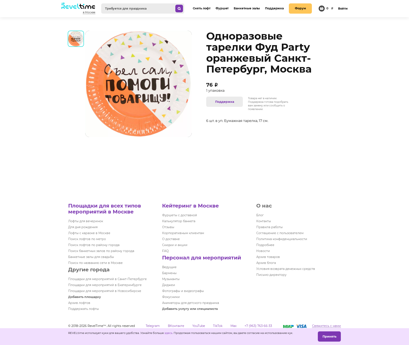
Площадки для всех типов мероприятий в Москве (104, 209)
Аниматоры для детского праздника (190, 303)
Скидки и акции (174, 245)
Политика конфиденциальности (281, 239)
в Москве (89, 12)
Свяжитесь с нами (326, 326)
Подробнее (265, 245)
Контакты (263, 221)
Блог (260, 215)
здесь (168, 333)
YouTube (198, 326)
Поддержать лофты (83, 309)
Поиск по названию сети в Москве (95, 263)
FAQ (165, 251)
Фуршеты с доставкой (179, 215)
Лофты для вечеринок (85, 221)
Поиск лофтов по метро (87, 239)
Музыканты (171, 279)
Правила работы (269, 227)
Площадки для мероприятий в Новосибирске (104, 291)
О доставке (171, 239)
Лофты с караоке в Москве (89, 233)
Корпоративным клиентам (183, 233)
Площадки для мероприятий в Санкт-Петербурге (107, 279)
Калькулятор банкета (178, 221)
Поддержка (274, 8)
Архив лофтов (79, 303)
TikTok (217, 326)
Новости (263, 251)
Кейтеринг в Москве (190, 206)
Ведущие (169, 267)
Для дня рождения (83, 227)
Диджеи (168, 285)
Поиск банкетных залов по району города (101, 251)
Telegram (153, 326)
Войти (343, 8)
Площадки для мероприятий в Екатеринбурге (105, 285)
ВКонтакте (176, 326)
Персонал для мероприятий (201, 258)
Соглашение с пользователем (280, 233)
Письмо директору (271, 275)
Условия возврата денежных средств (285, 269)
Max (233, 326)
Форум (300, 8)
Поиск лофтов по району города (94, 245)
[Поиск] (179, 8)
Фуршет (222, 8)
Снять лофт (202, 8)
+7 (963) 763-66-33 (258, 326)
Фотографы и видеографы (183, 291)
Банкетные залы (247, 8)
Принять (329, 336)
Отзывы (168, 227)
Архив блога (266, 263)
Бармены (169, 273)
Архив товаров (268, 257)
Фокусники (171, 297)
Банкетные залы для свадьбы (91, 257)
